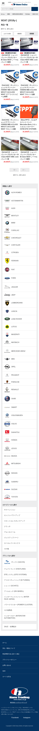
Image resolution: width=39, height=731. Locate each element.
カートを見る (6, 676)
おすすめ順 (7, 33)
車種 (8, 14)
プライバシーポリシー (9, 659)
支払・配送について (8, 648)
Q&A (3, 671)
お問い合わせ (6, 665)
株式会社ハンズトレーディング (18, 702)
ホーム (3, 14)
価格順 (19, 33)
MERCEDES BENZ (17, 14)
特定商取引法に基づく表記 (10, 654)
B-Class (28, 14)
